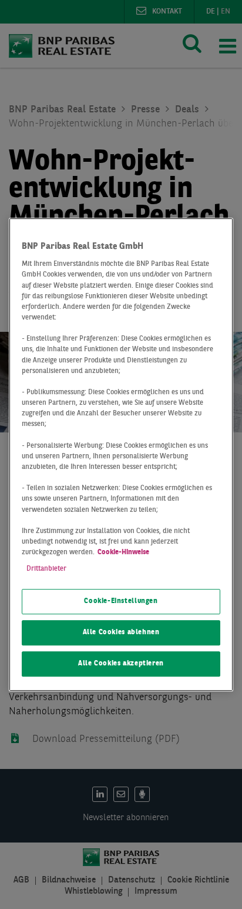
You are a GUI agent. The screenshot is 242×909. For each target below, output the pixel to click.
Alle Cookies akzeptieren (121, 663)
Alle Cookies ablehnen (121, 632)
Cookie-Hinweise (123, 552)
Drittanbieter (46, 568)
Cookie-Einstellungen (120, 601)
